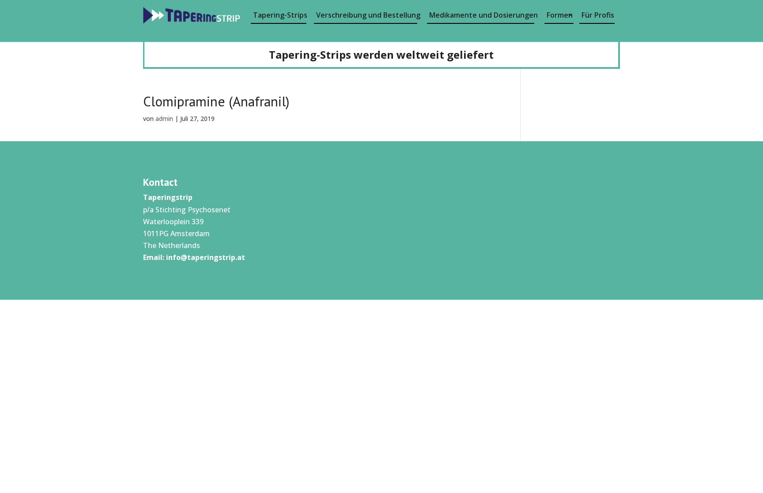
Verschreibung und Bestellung (366, 15)
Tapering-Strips (279, 15)
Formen (560, 15)
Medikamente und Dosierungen (481, 15)
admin (164, 118)
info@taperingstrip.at (205, 257)
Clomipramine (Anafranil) (216, 101)
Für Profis (598, 15)
